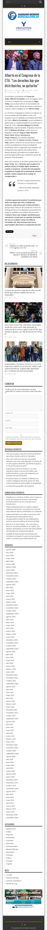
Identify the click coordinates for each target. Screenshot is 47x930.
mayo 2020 (10, 765)
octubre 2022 (11, 681)
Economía (9, 840)
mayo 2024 (10, 625)
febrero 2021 (11, 739)
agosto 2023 (10, 652)
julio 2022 (9, 689)
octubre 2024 (11, 611)
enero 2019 (10, 812)
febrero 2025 (11, 602)
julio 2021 (9, 724)
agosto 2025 (10, 585)
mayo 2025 (10, 593)
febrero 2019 (11, 809)
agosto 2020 (10, 756)
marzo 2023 (10, 666)
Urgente (9, 864)
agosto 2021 (10, 721)
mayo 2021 (10, 730)
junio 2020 (10, 762)
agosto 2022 (10, 687)
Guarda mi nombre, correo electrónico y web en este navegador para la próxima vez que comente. (23, 438)
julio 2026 (9, 552)
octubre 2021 (11, 716)
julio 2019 (9, 794)
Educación (10, 843)
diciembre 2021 (11, 710)
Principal (35, 90)
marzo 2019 (10, 806)
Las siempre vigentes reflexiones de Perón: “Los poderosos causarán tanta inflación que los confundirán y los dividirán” (24, 509)
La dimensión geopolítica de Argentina (20, 486)
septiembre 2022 (12, 684)
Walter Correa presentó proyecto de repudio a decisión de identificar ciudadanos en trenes (23, 254)
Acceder (9, 875)
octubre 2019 (11, 786)
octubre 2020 (11, 751)
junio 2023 (10, 657)
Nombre (8, 413)
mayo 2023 (10, 660)
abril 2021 (9, 733)
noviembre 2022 (12, 678)
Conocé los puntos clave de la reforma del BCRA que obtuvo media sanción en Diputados (23, 292)
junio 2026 (10, 555)
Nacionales (29, 90)
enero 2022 (10, 707)
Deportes (9, 835)
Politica (8, 858)
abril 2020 (9, 768)
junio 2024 (10, 622)
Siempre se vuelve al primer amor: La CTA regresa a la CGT (24, 246)
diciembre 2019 (11, 780)
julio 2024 (9, 620)
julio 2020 (9, 759)
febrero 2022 (11, 704)
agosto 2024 (10, 617)
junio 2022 (10, 692)
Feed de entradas (12, 878)
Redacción (18, 90)
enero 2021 (10, 742)
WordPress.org (11, 884)
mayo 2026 (10, 558)
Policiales (9, 855)
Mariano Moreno (12, 849)
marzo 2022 (10, 701)
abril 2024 (9, 628)
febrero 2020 (11, 774)
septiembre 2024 (12, 614)
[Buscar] (40, 2)
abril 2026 (9, 561)
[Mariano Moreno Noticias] (23, 16)
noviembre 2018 (12, 818)
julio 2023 (9, 654)
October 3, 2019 (22, 190)
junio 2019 (10, 797)
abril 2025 (9, 596)
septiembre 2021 (12, 719)
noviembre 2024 (12, 608)
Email (7, 420)
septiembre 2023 (12, 649)
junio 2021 (10, 727)
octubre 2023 (11, 646)
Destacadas (10, 838)
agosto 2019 (10, 791)
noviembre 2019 (12, 783)
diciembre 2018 (11, 815)
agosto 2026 (10, 550)
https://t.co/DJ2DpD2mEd (28, 183)
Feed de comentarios (13, 881)
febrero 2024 (11, 634)
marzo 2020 (10, 771)
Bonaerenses (11, 829)
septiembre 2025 (12, 582)
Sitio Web (8, 428)
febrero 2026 (11, 567)
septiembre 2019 (12, 789)
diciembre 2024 (11, 605)
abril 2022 (9, 698)
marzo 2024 (10, 631)
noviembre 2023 (12, 643)
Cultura (8, 832)
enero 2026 (10, 570)
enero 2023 (10, 672)
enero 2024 (10, 637)
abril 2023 (9, 663)
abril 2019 (9, 803)
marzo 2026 (10, 564)
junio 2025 (10, 590)
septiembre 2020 (12, 754)
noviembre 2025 (12, 576)
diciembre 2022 (11, 675)
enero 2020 (10, 777)
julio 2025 (9, 587)
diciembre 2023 (11, 640)
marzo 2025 (10, 599)
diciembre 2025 (11, 573)
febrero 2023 (11, 669)
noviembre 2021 (12, 713)
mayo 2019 (10, 800)
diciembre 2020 (11, 745)
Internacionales (11, 846)
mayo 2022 (10, 695)
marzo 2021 (10, 736)
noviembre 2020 (12, 748)
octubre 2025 (11, 579)
